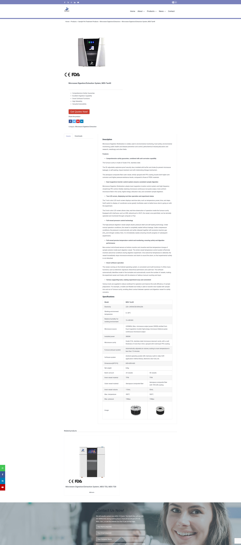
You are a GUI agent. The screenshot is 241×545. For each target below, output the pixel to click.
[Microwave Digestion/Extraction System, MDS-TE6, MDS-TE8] (91, 460)
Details (92, 492)
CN (175, 2)
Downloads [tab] (78, 136)
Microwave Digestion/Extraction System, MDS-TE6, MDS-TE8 (91, 487)
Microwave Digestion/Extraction (85, 127)
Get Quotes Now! (79, 111)
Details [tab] (68, 136)
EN (173, 2)
